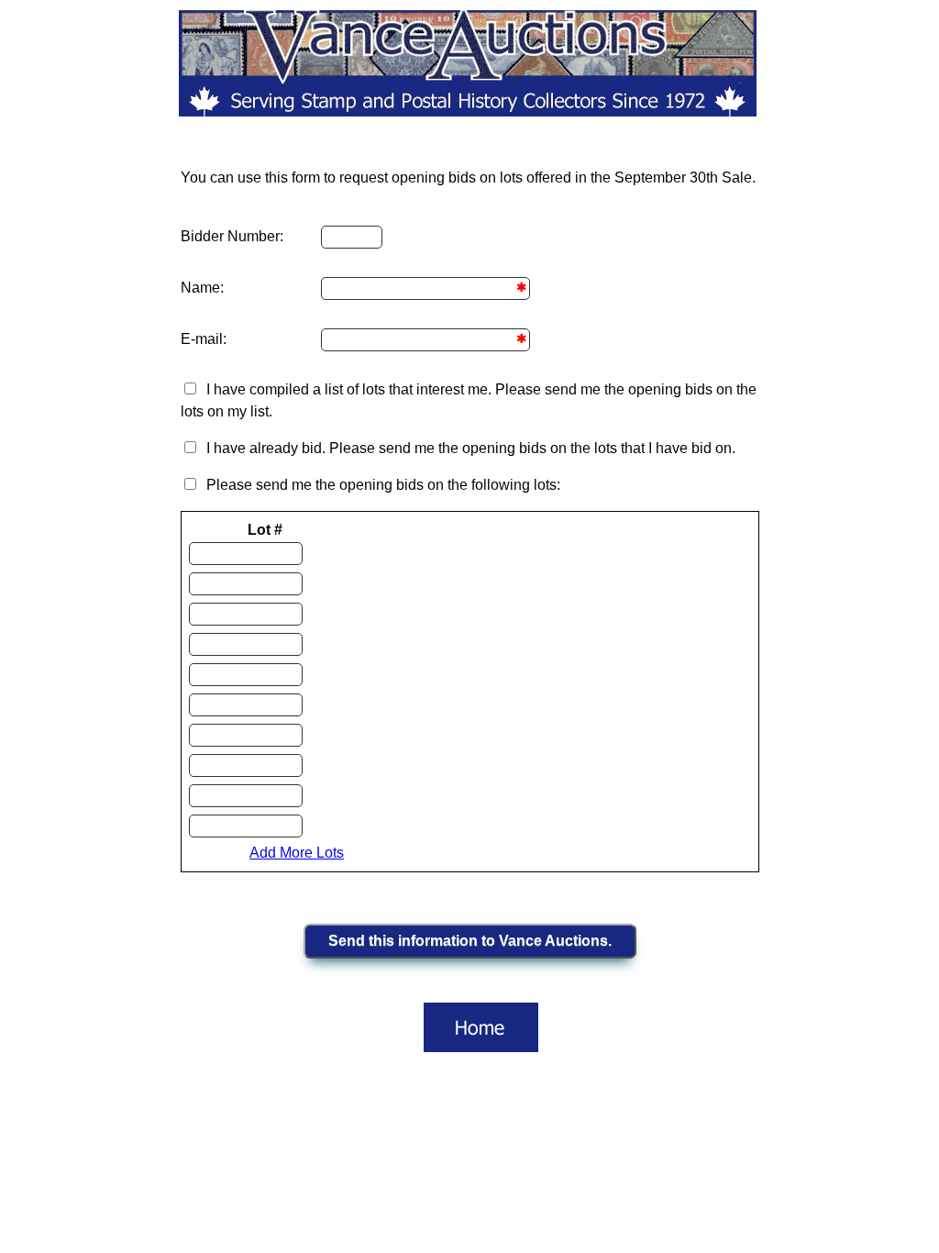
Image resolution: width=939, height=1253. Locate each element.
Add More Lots (296, 852)
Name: (202, 287)
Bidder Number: (232, 236)
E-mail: (203, 339)
